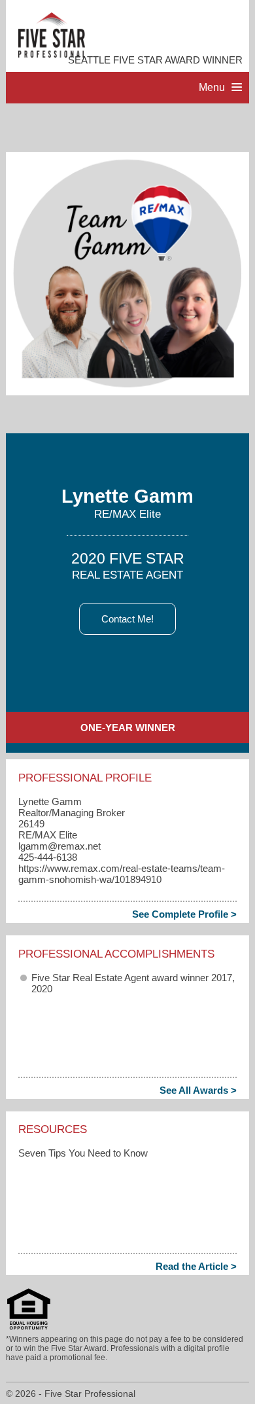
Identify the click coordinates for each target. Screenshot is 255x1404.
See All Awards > (198, 1090)
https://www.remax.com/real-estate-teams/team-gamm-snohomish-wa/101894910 (121, 874)
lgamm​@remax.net (59, 846)
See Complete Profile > (184, 914)
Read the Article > (196, 1266)
